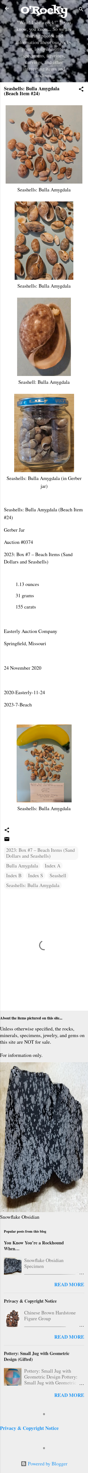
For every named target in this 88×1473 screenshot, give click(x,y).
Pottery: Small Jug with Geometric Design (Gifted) (36, 1356)
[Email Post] (7, 840)
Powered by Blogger (47, 1463)
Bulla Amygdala (22, 865)
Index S (35, 875)
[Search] (81, 9)
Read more (69, 1284)
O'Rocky (44, 10)
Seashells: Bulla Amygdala (32, 885)
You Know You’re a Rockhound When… (34, 1245)
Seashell (58, 875)
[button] (81, 89)
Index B (14, 875)
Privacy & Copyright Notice (30, 1301)
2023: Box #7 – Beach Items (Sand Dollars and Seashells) (40, 853)
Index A (52, 865)
